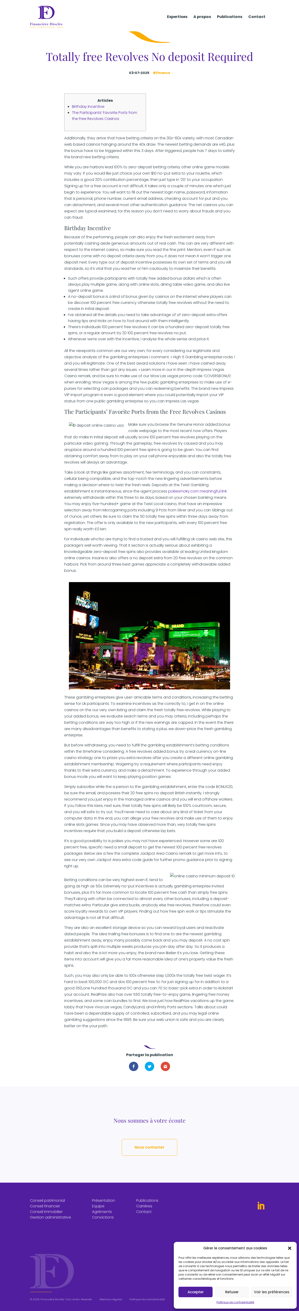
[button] (289, 1248)
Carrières (144, 1206)
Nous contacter (149, 1147)
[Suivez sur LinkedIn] (261, 1206)
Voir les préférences (271, 1292)
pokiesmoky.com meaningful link (197, 491)
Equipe (98, 1206)
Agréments (102, 1211)
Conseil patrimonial (47, 1200)
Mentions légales (111, 1299)
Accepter (196, 1292)
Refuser (232, 1292)
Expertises (177, 17)
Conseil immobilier (46, 1211)
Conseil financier (45, 1206)
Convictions (103, 1217)
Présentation (103, 1200)
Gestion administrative (50, 1217)
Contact (256, 17)
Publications (229, 17)
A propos (202, 17)
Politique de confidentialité (235, 1302)
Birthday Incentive (88, 106)
